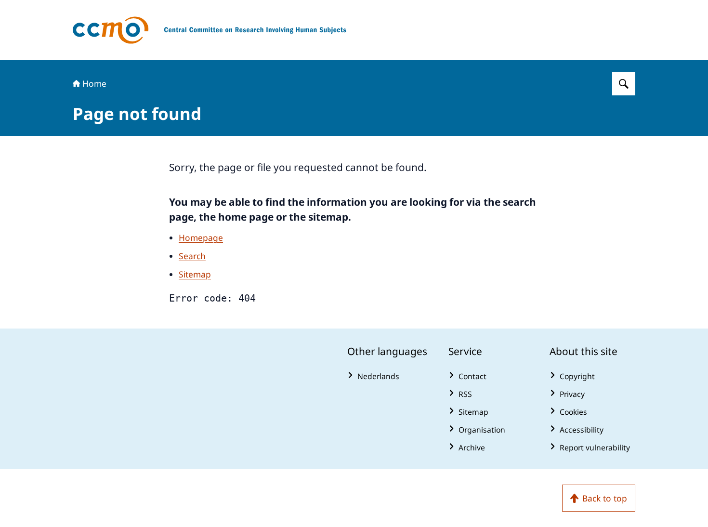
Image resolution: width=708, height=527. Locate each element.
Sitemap (195, 274)
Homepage (201, 237)
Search (192, 256)
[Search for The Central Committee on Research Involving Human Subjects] (623, 83)
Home (94, 83)
